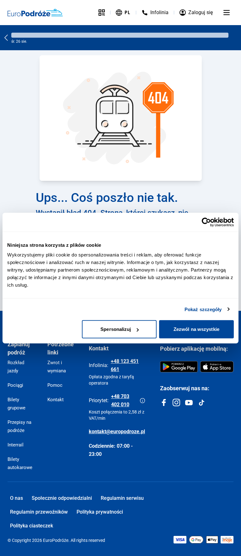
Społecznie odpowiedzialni (62, 498)
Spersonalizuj (115, 329)
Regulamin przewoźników (39, 512)
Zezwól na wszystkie (196, 329)
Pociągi (15, 385)
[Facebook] (164, 402)
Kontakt (55, 399)
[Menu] (226, 12)
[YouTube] (189, 402)
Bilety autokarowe (20, 463)
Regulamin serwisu (122, 498)
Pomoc (54, 385)
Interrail (16, 445)
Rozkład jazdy (16, 367)
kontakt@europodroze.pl (117, 432)
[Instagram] (176, 402)
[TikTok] (201, 402)
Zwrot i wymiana (56, 367)
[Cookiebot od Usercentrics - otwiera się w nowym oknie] (206, 222)
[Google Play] (179, 366)
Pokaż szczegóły (203, 309)
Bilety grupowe (16, 404)
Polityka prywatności (100, 512)
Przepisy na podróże (19, 426)
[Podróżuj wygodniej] (102, 12)
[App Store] (216, 366)
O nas (16, 498)
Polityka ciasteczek (31, 526)
